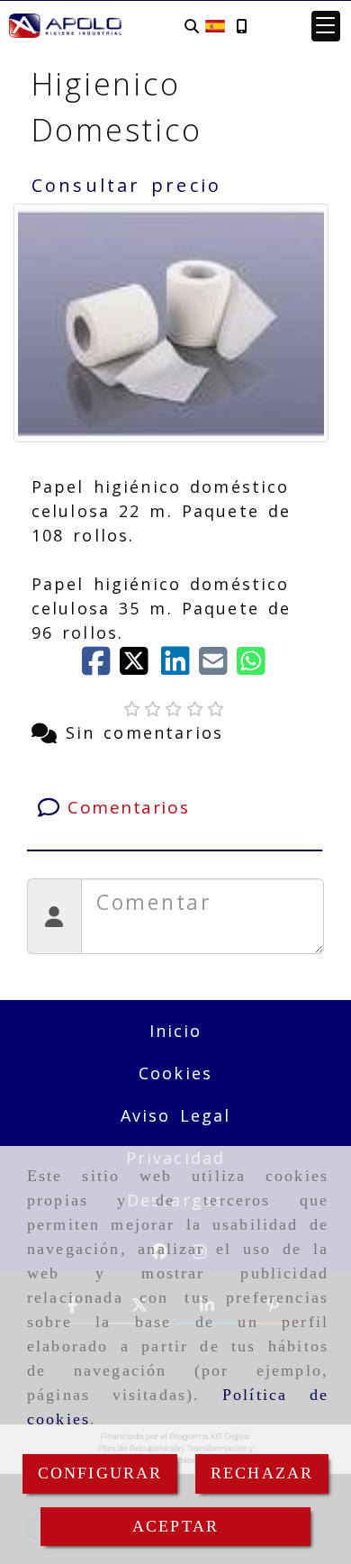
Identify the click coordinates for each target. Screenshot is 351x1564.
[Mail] (218, 666)
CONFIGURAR (100, 1473)
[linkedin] (180, 666)
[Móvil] (241, 25)
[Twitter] (140, 666)
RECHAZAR (262, 1473)
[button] (325, 26)
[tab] (175, 807)
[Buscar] (191, 25)
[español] (215, 24)
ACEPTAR (175, 1526)
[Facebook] (101, 666)
